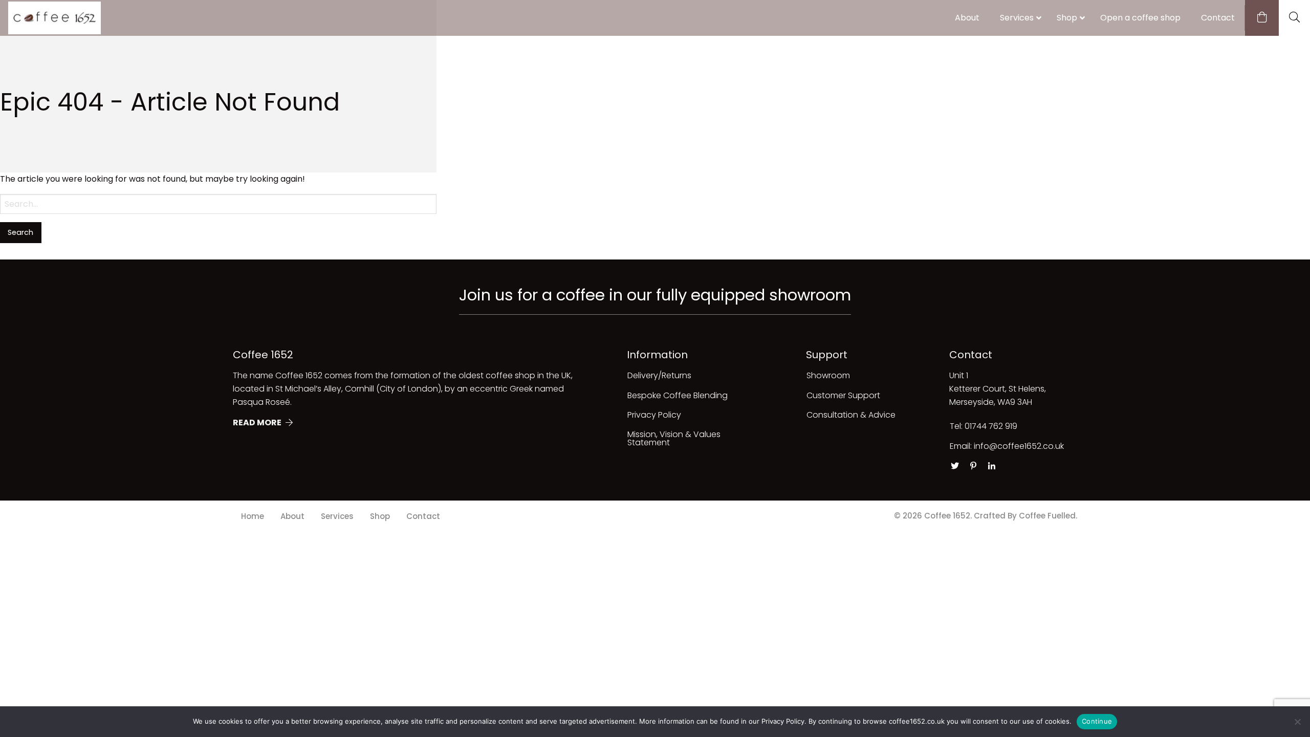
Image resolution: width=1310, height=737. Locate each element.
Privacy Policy (654, 415)
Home (252, 516)
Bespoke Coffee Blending (677, 395)
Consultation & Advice (851, 415)
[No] (1297, 722)
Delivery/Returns (659, 375)
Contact (423, 516)
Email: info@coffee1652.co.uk (1007, 446)
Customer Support (843, 395)
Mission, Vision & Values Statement (673, 438)
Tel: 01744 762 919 (983, 426)
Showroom (828, 375)
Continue (1097, 721)
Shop (380, 516)
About (292, 516)
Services (337, 516)
